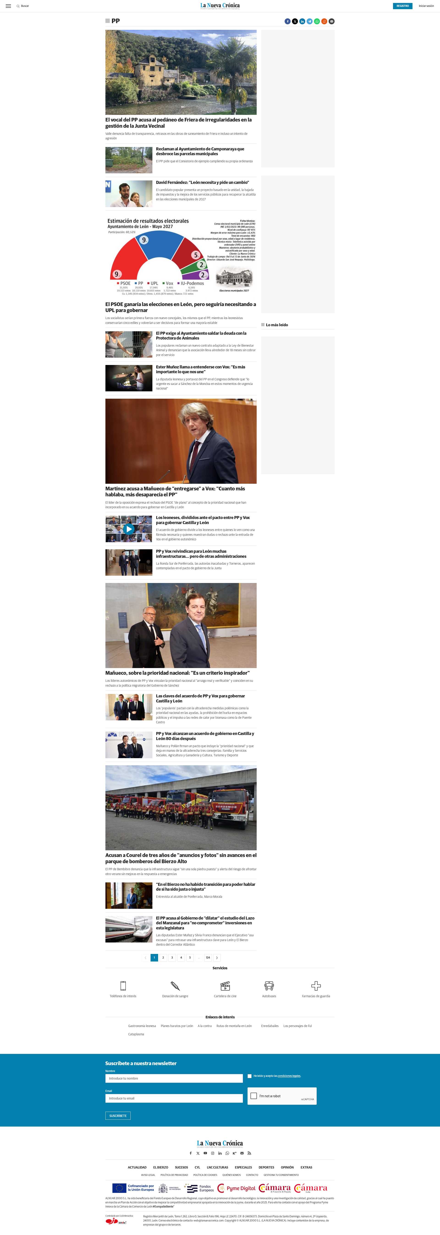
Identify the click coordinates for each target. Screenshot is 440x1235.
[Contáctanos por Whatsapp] (227, 1153)
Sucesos (181, 1167)
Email (108, 1091)
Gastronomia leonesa (142, 1026)
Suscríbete (118, 1116)
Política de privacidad (174, 1175)
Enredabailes (270, 1026)
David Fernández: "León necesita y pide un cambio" (202, 183)
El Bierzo (160, 1167)
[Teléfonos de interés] (123, 988)
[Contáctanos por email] (242, 1153)
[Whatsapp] (317, 21)
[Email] (332, 21)
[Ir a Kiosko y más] (234, 1153)
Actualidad (137, 1167)
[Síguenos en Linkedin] (220, 1153)
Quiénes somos (232, 1175)
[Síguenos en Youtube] (205, 1153)
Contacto (252, 1175)
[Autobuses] (269, 988)
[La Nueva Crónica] (220, 1147)
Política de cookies (205, 1175)
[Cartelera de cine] (225, 988)
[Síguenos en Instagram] (212, 1153)
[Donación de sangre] (175, 988)
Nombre (110, 1071)
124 (208, 957)
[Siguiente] (216, 957)
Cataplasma (136, 1034)
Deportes (266, 1167)
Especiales (243, 1167)
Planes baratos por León (177, 1026)
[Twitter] (295, 21)
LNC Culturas (217, 1167)
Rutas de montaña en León (234, 1026)
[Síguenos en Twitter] (198, 1153)
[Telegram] (310, 21)
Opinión (287, 1167)
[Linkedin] (302, 21)
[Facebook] (288, 21)
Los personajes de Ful (297, 1026)
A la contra (205, 1026)
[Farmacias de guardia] (316, 988)
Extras (306, 1167)
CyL (197, 1167)
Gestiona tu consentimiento (281, 1175)
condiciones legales (289, 1076)
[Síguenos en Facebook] (190, 1153)
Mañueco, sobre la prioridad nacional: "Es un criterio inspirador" (177, 673)
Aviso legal (148, 1175)
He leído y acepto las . (277, 1076)
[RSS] (249, 1153)
